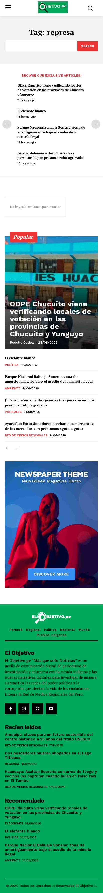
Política (11, 365)
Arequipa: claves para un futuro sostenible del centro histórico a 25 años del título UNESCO (49, 737)
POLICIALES (13, 412)
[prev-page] (7, 124)
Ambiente (12, 388)
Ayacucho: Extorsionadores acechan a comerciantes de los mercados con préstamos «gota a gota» (49, 426)
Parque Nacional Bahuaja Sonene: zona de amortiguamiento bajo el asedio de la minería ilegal (51, 132)
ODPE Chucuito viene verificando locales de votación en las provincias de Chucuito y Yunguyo (51, 90)
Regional (12, 764)
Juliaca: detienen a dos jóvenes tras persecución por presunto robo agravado (50, 155)
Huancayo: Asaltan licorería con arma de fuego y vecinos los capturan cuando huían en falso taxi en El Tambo (51, 776)
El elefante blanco (32, 110)
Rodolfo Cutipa (22, 342)
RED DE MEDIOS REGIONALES (26, 435)
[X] (37, 708)
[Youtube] (51, 708)
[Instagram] (24, 708)
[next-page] (96, 124)
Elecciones (14, 823)
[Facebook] (10, 708)
